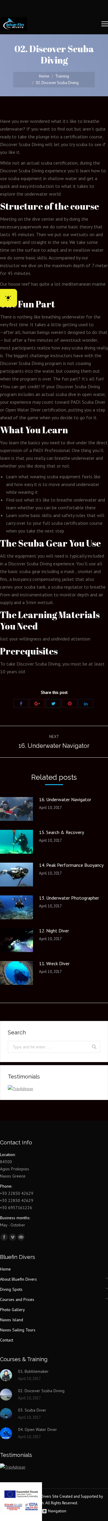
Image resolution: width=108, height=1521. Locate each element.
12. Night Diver (54, 931)
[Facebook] (21, 703)
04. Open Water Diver (37, 1429)
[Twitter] (53, 703)
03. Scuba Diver (32, 1410)
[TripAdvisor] (21, 1237)
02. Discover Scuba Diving (41, 1390)
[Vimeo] (12, 1237)
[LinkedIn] (85, 703)
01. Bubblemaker (33, 1371)
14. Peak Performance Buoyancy (71, 865)
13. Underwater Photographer (69, 898)
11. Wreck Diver (54, 963)
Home (44, 76)
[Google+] (37, 703)
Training (62, 76)
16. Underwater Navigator (65, 799)
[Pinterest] (69, 703)
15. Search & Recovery (61, 832)
